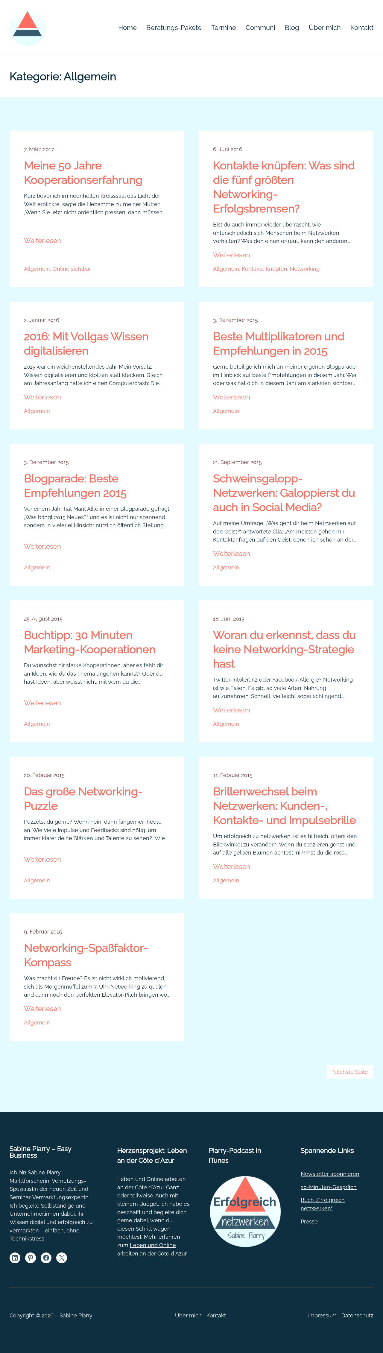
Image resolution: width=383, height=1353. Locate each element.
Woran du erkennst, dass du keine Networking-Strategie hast (284, 649)
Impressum (322, 1315)
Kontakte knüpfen (264, 269)
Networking (305, 269)
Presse (309, 1221)
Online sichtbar (72, 269)
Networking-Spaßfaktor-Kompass (86, 955)
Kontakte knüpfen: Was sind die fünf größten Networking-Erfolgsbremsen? (284, 187)
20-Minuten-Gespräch (329, 1187)
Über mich (188, 1315)
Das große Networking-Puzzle (83, 798)
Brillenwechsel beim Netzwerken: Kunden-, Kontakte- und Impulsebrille (284, 806)
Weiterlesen (42, 241)
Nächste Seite (350, 1072)
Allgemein (37, 269)
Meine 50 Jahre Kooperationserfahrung (83, 172)
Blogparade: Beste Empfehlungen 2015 (75, 485)
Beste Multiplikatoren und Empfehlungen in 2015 (278, 343)
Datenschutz (357, 1315)
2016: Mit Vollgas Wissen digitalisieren (86, 343)
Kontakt (216, 1315)
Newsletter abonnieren (330, 1174)
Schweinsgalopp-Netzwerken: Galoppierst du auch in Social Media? (284, 493)
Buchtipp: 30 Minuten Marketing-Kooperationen (90, 642)
